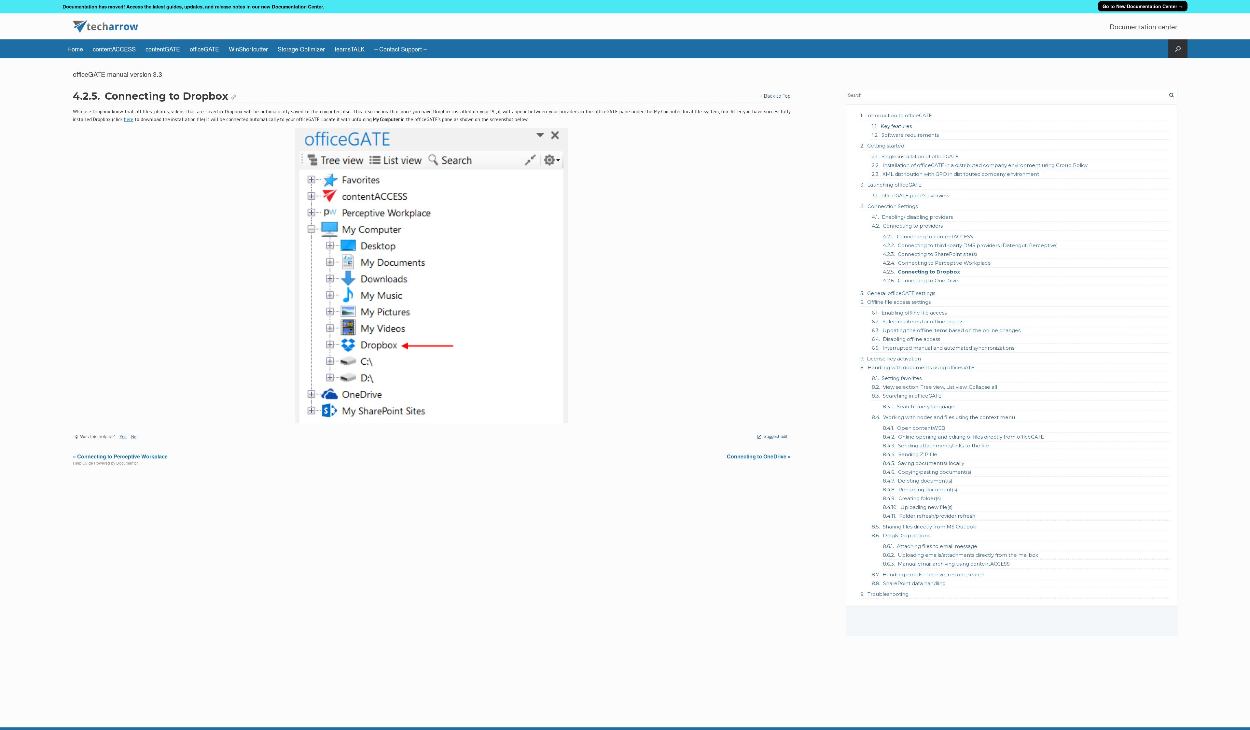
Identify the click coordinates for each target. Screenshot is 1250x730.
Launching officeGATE (894, 185)
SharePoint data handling (914, 583)
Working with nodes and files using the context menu (949, 417)
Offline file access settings (899, 302)
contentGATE (163, 49)
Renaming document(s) (927, 489)
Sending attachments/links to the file (943, 445)
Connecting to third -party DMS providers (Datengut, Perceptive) (978, 245)
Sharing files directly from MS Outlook (929, 527)
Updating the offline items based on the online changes (951, 330)
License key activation (894, 359)
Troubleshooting (888, 594)
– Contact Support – (400, 49)
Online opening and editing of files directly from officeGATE (971, 437)
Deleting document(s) (925, 481)
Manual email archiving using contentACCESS (954, 564)
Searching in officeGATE (912, 396)
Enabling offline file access (914, 313)
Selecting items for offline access (922, 321)
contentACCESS (114, 49)
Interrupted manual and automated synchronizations (948, 348)
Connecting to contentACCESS (935, 236)
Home (75, 49)
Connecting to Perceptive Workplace (944, 263)
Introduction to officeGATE (899, 115)
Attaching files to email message (937, 546)
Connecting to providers (913, 226)
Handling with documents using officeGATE (921, 367)
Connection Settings (893, 206)
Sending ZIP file (917, 454)
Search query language (925, 406)
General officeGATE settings (901, 293)
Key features (896, 126)
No (133, 436)
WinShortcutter (248, 49)
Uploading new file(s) (926, 507)
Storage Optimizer (301, 49)
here (128, 119)
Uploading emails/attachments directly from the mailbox (968, 555)
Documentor (127, 463)
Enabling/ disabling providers (917, 217)
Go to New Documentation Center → (1143, 6)
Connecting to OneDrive (928, 280)
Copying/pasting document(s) (934, 472)
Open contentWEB (921, 428)
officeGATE (204, 49)
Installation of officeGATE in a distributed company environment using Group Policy (985, 165)
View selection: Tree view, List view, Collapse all (940, 387)
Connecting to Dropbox (929, 272)
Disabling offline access (911, 339)
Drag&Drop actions (906, 535)
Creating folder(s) (919, 498)
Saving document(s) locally (931, 463)
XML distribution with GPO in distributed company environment (960, 174)
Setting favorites (902, 378)
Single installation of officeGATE (920, 156)
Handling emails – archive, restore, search (933, 574)
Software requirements (910, 135)
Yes (123, 436)
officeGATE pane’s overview (916, 195)
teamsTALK (350, 49)
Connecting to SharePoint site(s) (937, 254)
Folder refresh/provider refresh (937, 516)
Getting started (885, 146)
